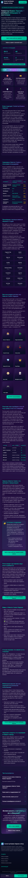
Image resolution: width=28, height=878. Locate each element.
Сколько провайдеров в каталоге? (11, 801)
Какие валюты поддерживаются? (11, 792)
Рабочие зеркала (4, 858)
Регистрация (23, 2)
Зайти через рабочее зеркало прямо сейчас (14, 553)
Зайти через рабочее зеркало (14, 38)
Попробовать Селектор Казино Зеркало (14, 64)
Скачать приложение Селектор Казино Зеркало (14, 723)
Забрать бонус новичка (14, 830)
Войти (7, 875)
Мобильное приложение (6, 862)
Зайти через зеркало (14, 826)
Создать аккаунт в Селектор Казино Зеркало (14, 597)
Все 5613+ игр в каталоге (14, 396)
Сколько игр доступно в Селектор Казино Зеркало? (11, 777)
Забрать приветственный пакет (14, 42)
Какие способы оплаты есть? (10, 796)
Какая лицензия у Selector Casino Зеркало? (11, 787)
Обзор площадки (4, 856)
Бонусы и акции (4, 860)
